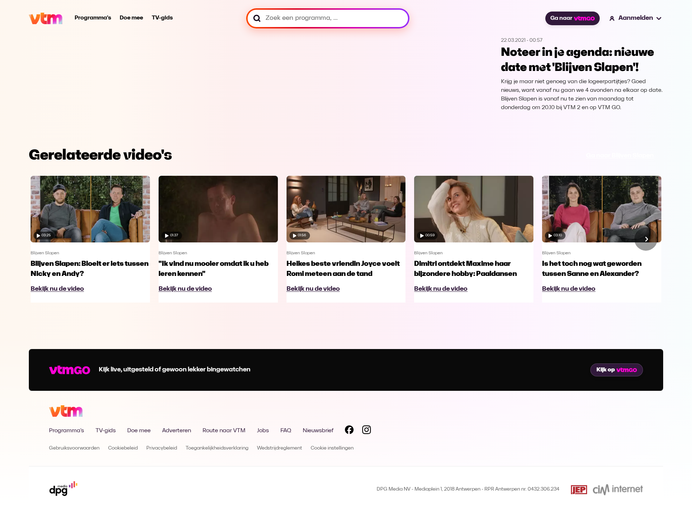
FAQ (285, 431)
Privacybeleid (161, 448)
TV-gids (162, 18)
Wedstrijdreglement (279, 448)
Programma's (93, 18)
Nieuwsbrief (318, 431)
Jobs (263, 431)
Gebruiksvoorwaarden (74, 448)
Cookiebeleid (123, 448)
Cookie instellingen (332, 448)
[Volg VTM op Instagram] (366, 431)
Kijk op (605, 370)
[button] (635, 18)
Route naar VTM (224, 431)
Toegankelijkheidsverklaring (217, 448)
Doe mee (131, 18)
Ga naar (561, 18)
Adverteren (176, 431)
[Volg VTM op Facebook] (349, 431)
